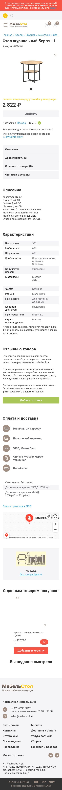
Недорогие (38, 306)
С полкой (37, 264)
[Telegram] (57, 755)
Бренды (36, 725)
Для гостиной (40, 298)
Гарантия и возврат (44, 747)
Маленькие (38, 293)
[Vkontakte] (50, 755)
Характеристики (16, 158)
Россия (36, 319)
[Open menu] (5, 25)
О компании (11, 725)
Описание (11, 149)
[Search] (12, 15)
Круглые (37, 288)
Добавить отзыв (31, 400)
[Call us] (5, 15)
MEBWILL (37, 314)
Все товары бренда (31, 574)
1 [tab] (31, 89)
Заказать (31, 114)
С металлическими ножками (43, 259)
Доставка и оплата (43, 730)
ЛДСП (35, 279)
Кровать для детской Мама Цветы (28, 634)
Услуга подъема (41, 736)
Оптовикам (10, 736)
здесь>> (53, 7)
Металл (36, 276)
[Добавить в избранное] (55, 55)
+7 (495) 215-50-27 (13, 136)
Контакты (9, 730)
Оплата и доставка (17, 174)
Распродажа (11, 747)
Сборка (36, 741)
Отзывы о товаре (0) (19, 166)
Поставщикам (12, 741)
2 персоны (38, 268)
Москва (21, 122)
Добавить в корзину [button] (31, 650)
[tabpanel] (31, 70)
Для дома (38, 301)
